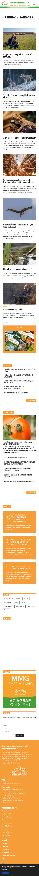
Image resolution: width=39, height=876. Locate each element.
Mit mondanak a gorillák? (13, 309)
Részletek (4, 869)
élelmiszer (6, 610)
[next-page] (7, 321)
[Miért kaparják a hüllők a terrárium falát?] (19, 122)
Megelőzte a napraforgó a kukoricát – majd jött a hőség (19, 370)
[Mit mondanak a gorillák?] (19, 294)
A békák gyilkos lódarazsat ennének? (17, 269)
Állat (4, 51)
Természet (5, 222)
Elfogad (5, 873)
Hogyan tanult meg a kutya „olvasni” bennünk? (17, 55)
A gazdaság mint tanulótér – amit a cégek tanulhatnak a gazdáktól (16, 388)
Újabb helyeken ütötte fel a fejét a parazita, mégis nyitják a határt (19, 382)
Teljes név (5, 729)
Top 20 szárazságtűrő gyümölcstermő (16, 393)
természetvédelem (20, 606)
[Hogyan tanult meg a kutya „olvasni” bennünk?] (19, 39)
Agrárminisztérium (8, 599)
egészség (18, 599)
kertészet (16, 602)
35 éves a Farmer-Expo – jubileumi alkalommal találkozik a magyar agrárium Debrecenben (16, 518)
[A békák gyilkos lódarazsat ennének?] (19, 254)
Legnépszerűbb (8, 413)
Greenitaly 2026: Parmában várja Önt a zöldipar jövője (18, 567)
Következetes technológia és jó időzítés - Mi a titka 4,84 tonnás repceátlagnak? (18, 542)
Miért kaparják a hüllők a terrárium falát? (19, 137)
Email (4, 723)
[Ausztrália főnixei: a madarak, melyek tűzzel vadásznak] (19, 209)
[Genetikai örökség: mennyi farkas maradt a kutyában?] (19, 80)
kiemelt (23, 602)
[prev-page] (4, 321)
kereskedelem (7, 602)
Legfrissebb (7, 366)
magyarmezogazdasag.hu (20, 2)
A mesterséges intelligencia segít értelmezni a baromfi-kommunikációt (18, 181)
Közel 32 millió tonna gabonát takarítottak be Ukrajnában (18, 376)
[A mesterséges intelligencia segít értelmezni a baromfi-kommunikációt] (19, 165)
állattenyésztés (31, 606)
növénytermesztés (8, 606)
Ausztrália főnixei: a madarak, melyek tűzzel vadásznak (18, 226)
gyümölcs (26, 599)
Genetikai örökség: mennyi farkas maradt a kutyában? (19, 96)
